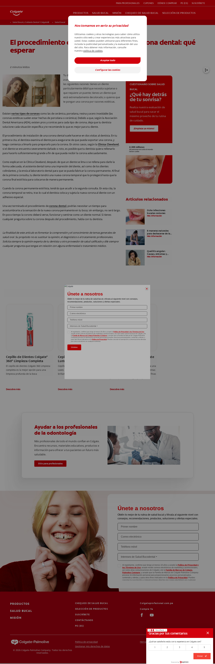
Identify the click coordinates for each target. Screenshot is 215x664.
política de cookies (93, 50)
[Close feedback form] (208, 633)
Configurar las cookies (107, 70)
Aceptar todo (107, 60)
